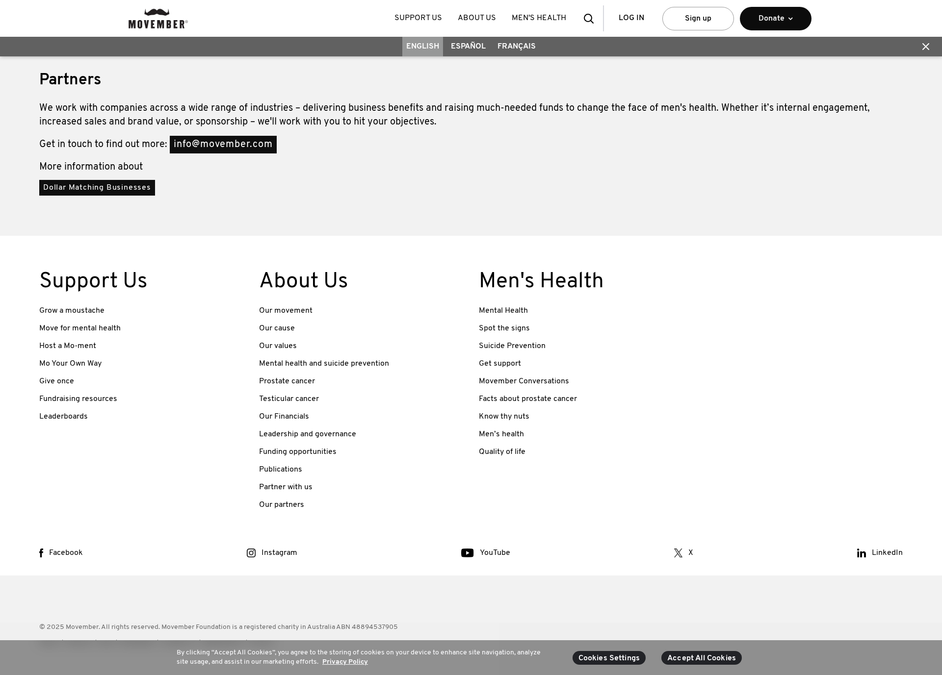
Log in (631, 18)
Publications (280, 470)
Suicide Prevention (512, 346)
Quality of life (502, 452)
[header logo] (158, 18)
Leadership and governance (307, 434)
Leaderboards (63, 417)
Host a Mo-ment (67, 346)
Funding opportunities (298, 452)
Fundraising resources (78, 399)
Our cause (277, 328)
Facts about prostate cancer (528, 399)
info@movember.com (223, 145)
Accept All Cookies (701, 658)
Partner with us (286, 487)
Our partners (281, 505)
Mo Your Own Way (70, 364)
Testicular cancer (289, 399)
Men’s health (501, 434)
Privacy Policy (345, 662)
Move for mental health (80, 328)
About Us (477, 18)
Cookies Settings (609, 658)
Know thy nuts (504, 417)
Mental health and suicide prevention (324, 364)
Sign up (698, 19)
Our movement (286, 311)
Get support (500, 364)
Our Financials (284, 417)
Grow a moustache (72, 311)
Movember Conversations (524, 381)
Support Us (418, 18)
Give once (56, 381)
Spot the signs (504, 328)
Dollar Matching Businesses (97, 188)
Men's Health (539, 18)
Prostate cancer (287, 381)
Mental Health (503, 311)
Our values (278, 346)
